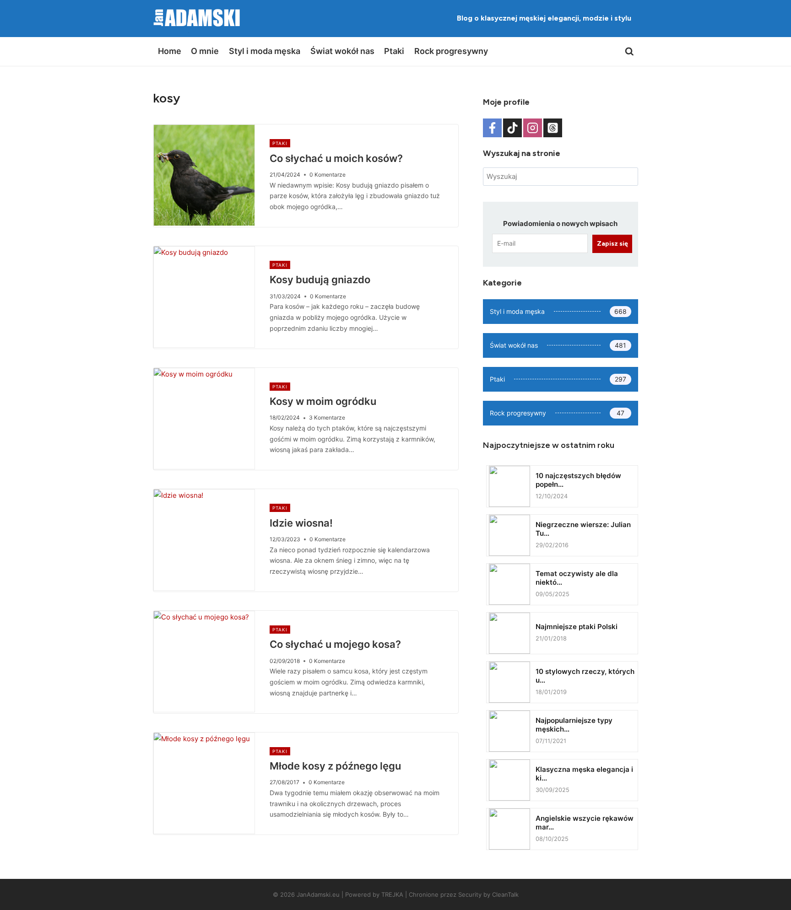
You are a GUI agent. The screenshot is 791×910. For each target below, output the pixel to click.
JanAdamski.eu (318, 894)
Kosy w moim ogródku (323, 401)
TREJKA (392, 894)
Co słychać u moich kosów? (336, 158)
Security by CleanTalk (488, 894)
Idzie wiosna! (301, 523)
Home (169, 51)
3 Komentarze (327, 417)
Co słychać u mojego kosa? (335, 644)
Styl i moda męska (264, 51)
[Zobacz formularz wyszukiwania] (629, 51)
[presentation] (204, 175)
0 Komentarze (327, 174)
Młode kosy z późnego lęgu (335, 766)
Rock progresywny (451, 51)
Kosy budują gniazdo (320, 279)
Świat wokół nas (342, 51)
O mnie (205, 51)
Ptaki (394, 51)
